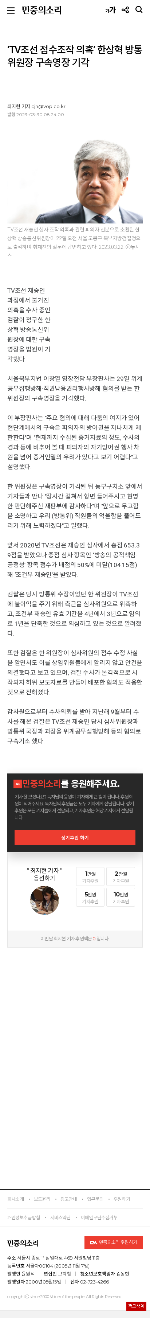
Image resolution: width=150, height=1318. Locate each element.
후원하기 (122, 1199)
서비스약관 (60, 1217)
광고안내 (68, 1199)
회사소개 (15, 1199)
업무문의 (95, 1199)
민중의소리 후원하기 (117, 1242)
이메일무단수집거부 (99, 1217)
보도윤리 (42, 1199)
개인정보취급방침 (23, 1217)
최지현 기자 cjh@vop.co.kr (36, 106)
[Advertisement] (75, 998)
